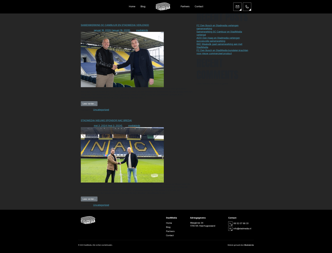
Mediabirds (249, 245)
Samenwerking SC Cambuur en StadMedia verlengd (115, 25)
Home (132, 6)
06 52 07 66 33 (240, 223)
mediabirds (142, 30)
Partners (185, 6)
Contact (199, 6)
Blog (142, 6)
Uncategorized (101, 109)
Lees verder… (90, 103)
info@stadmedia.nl (242, 228)
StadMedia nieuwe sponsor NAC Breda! (106, 120)
